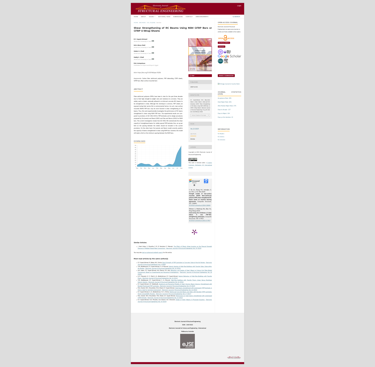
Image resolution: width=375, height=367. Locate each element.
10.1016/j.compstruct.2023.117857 (199, 220)
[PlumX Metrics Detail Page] (194, 232)
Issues (151, 16)
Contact (189, 16)
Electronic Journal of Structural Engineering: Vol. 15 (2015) (165, 298)
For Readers (221, 133)
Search (237, 16)
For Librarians (221, 139)
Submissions (178, 16)
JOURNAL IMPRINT (224, 42)
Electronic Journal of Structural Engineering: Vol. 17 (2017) (173, 294)
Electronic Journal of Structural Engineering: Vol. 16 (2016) (163, 268)
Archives (142, 22)
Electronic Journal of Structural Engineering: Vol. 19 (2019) (183, 248)
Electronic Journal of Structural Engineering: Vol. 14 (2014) (160, 278)
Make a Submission (226, 75)
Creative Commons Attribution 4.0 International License (200, 165)
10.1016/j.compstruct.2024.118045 (199, 205)
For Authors (221, 136)
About (143, 16)
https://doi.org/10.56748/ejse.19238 (149, 72)
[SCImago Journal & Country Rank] (229, 84)
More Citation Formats (199, 115)
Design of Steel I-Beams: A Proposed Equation (190, 299)
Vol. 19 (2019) (151, 22)
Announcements (202, 16)
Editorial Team (164, 16)
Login (239, 5)
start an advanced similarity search (152, 252)
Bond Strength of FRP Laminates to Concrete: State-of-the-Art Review (183, 262)
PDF (192, 75)
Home (136, 16)
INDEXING (221, 46)
